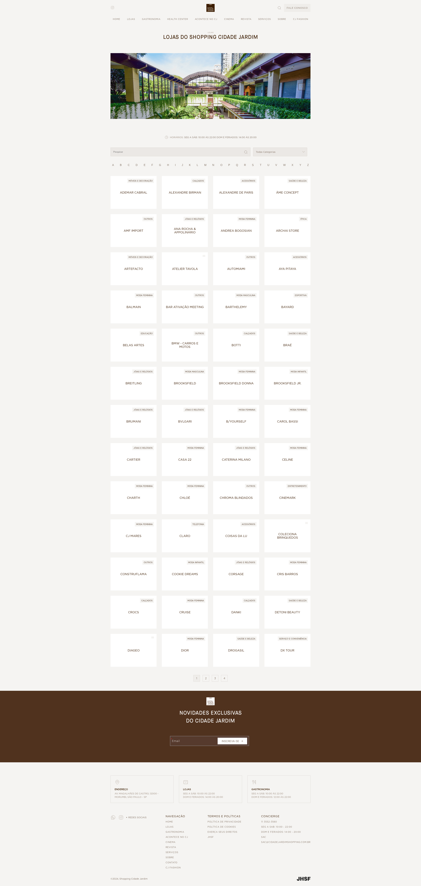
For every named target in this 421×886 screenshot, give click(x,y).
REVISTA (246, 19)
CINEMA (229, 19)
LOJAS (131, 19)
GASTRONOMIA (151, 19)
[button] (210, 8)
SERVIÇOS (264, 19)
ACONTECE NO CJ (206, 19)
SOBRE (282, 19)
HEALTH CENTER (177, 19)
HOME (116, 19)
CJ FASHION (300, 19)
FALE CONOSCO (297, 8)
